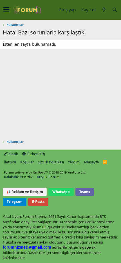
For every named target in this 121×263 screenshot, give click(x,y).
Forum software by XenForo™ (45, 172)
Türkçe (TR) (35, 153)
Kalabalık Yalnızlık (18, 176)
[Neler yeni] (103, 10)
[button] (6, 10)
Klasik (13, 153)
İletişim (10, 162)
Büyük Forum (48, 176)
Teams (84, 191)
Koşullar (27, 162)
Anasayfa (91, 162)
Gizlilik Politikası (51, 162)
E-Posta (38, 201)
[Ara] (114, 10)
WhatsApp (61, 191)
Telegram (15, 201)
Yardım (74, 162)
